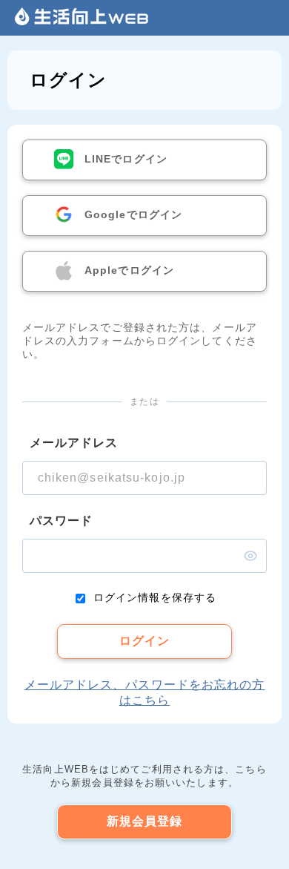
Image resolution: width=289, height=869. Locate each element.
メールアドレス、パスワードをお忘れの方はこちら (144, 692)
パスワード (61, 520)
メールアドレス (74, 442)
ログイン (144, 640)
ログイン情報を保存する (154, 597)
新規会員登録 (145, 821)
